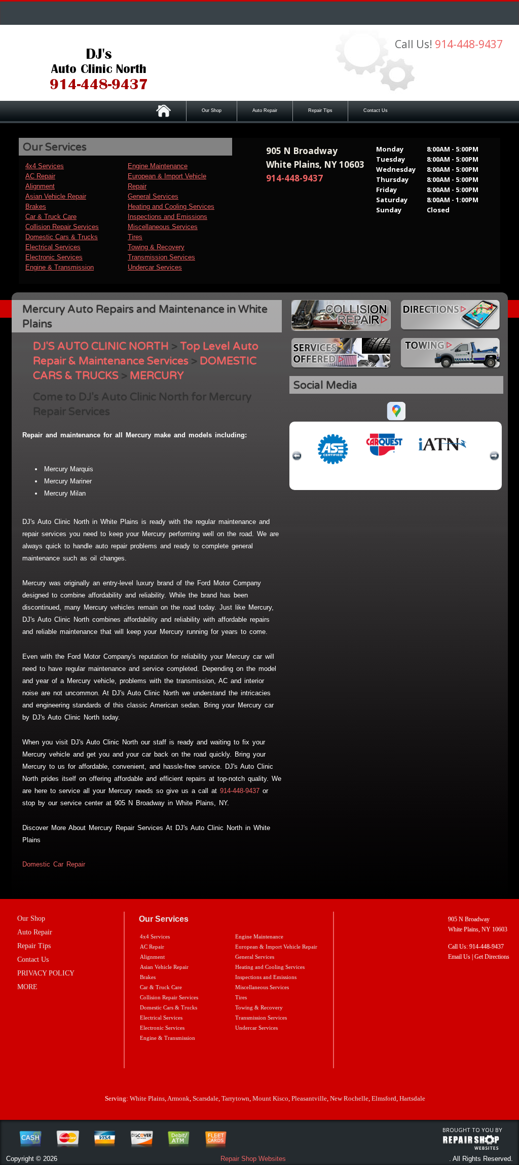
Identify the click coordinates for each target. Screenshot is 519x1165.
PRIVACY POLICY (46, 973)
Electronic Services (54, 257)
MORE (27, 987)
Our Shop (211, 110)
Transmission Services (161, 257)
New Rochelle (349, 1098)
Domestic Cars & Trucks (61, 237)
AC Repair (40, 176)
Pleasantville (309, 1098)
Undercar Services (155, 267)
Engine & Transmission (59, 267)
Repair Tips (320, 110)
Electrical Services (53, 247)
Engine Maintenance (158, 166)
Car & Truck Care (51, 216)
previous (297, 456)
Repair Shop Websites (253, 1158)
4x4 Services (44, 166)
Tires (135, 237)
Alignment (40, 186)
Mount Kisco (270, 1098)
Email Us (459, 956)
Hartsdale (412, 1098)
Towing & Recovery (156, 247)
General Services (153, 196)
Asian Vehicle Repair (55, 196)
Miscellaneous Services (163, 227)
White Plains (147, 1098)
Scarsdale (205, 1098)
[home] (99, 67)
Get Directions (491, 956)
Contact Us (375, 110)
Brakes (35, 206)
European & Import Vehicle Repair (276, 947)
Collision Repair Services (62, 227)
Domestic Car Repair (53, 864)
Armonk (178, 1098)
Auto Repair (264, 110)
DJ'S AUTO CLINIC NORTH (101, 346)
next (494, 456)
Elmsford (384, 1098)
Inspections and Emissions (167, 216)
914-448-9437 (469, 44)
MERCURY (157, 375)
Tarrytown (235, 1098)
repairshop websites (470, 1142)
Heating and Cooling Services (171, 206)
